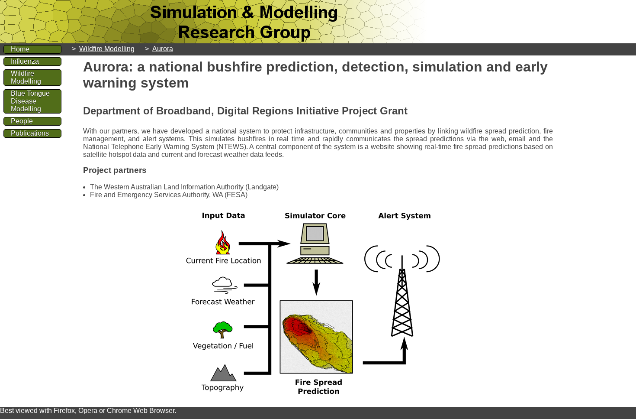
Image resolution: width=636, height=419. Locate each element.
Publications (30, 133)
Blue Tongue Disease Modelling (30, 101)
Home (20, 49)
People (22, 121)
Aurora (162, 48)
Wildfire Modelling (107, 48)
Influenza (25, 61)
